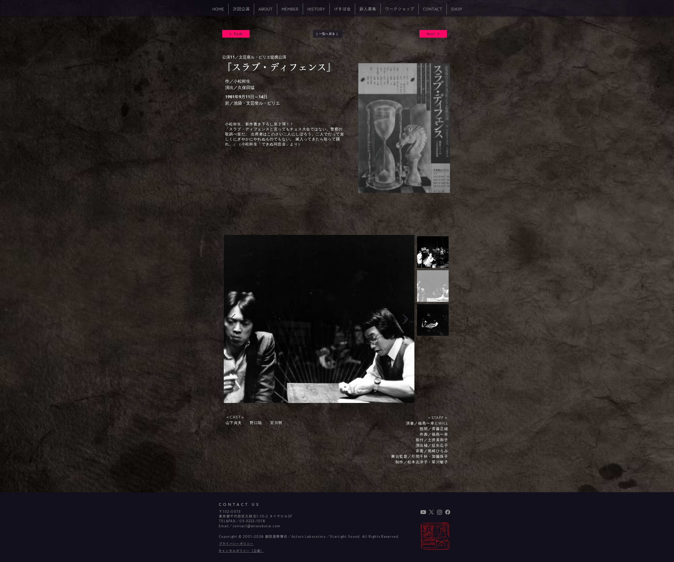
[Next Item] (406, 319)
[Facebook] (447, 512)
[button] (265, 8)
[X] (431, 512)
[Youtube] (423, 512)
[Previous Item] (233, 319)
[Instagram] (439, 512)
